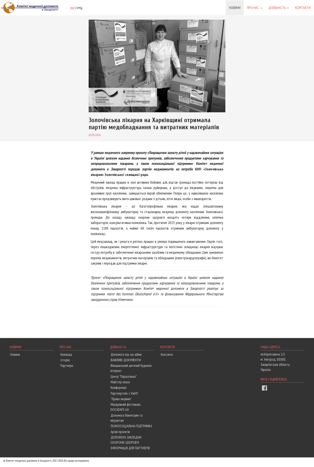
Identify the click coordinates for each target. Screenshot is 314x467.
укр (72, 7)
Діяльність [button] (278, 7)
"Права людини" (121, 399)
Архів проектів (120, 431)
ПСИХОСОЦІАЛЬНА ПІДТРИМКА (131, 426)
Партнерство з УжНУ (124, 393)
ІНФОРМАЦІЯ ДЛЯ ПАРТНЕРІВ (130, 448)
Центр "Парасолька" (124, 376)
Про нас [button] (253, 7)
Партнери (66, 365)
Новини (235, 7)
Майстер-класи (120, 382)
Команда (66, 354)
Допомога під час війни (126, 354)
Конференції (119, 387)
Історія (65, 360)
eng (79, 7)
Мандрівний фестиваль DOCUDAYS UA (125, 407)
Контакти (303, 7)
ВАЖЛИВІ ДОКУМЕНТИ (126, 360)
